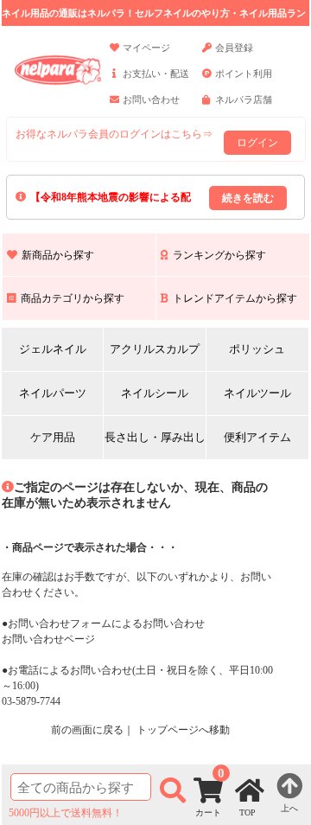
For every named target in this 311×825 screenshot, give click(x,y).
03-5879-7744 (31, 701)
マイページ (146, 47)
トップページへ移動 (183, 730)
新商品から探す (58, 255)
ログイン (257, 143)
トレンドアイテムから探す (235, 298)
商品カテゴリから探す (72, 298)
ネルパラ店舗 (243, 99)
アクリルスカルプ (155, 348)
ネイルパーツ (52, 393)
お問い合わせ (151, 99)
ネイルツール (257, 393)
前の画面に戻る (87, 730)
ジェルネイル (52, 348)
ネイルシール (154, 393)
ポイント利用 (243, 73)
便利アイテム (257, 437)
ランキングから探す (219, 255)
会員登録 (234, 47)
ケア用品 (52, 437)
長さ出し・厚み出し (155, 437)
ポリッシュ (257, 348)
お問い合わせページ (48, 639)
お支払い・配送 (156, 73)
